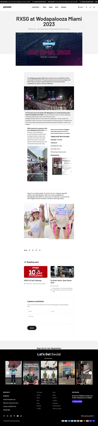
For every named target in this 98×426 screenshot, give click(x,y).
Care (38, 400)
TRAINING (63, 7)
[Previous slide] (7, 372)
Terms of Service (64, 304)
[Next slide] (90, 372)
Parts (38, 403)
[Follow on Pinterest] (14, 416)
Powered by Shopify (15, 420)
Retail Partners (57, 406)
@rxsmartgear (48, 358)
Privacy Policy (55, 304)
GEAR (56, 7)
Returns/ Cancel (57, 408)
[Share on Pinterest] (36, 250)
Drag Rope (66, 129)
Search (38, 395)
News (54, 395)
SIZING (50, 7)
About (38, 397)
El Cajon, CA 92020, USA (9, 406)
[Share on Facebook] (29, 250)
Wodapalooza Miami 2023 (37, 78)
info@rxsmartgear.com (9, 399)
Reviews (39, 406)
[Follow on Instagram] (11, 416)
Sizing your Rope (9, 383)
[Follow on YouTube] (18, 416)
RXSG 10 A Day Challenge (32, 280)
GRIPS (44, 7)
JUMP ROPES (35, 7)
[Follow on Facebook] (4, 416)
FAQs (54, 392)
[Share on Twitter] (32, 250)
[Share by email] (39, 250)
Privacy (55, 397)
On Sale (39, 408)
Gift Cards (39, 392)
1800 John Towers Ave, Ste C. (11, 403)
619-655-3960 (6, 410)
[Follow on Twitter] (7, 416)
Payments (55, 403)
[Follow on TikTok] (21, 416)
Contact (55, 400)
